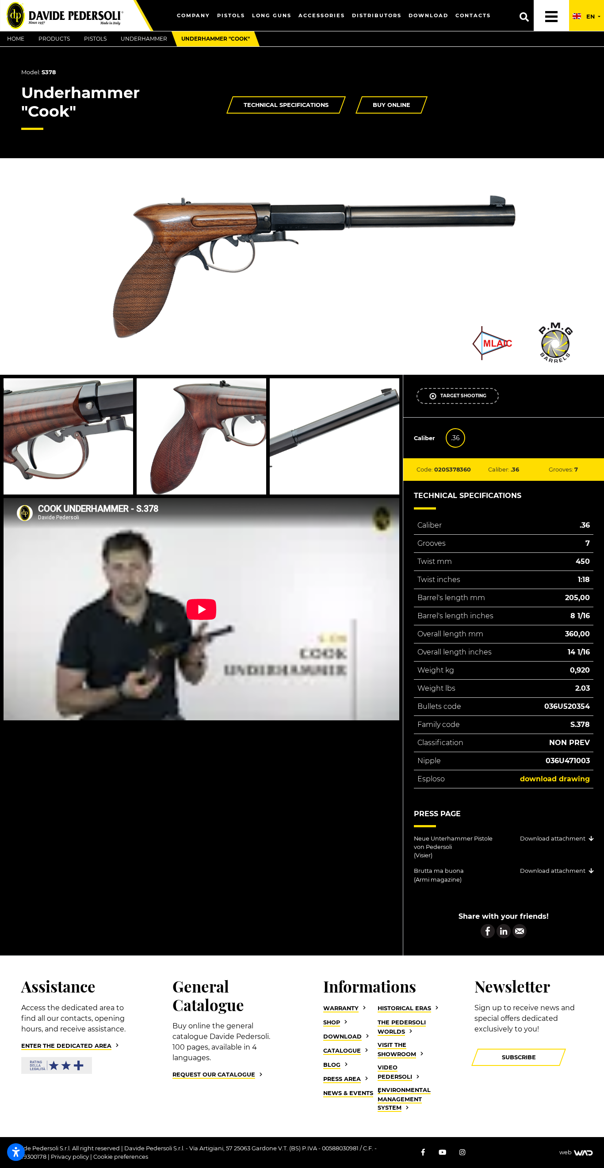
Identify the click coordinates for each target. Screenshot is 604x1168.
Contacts (473, 15)
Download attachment (552, 838)
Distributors (376, 15)
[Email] (519, 930)
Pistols (231, 15)
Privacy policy (70, 1156)
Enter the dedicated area (66, 1045)
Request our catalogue (213, 1074)
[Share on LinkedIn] (504, 930)
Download (428, 15)
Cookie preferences (120, 1156)
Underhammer (144, 38)
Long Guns (271, 15)
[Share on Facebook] (488, 930)
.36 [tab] (455, 438)
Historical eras (404, 1008)
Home (15, 38)
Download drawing (555, 779)
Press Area (342, 1079)
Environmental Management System (404, 1099)
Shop (331, 1022)
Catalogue (342, 1050)
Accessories (321, 15)
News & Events (348, 1093)
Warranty (341, 1008)
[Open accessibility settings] (16, 1152)
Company (193, 15)
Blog (331, 1064)
